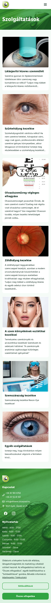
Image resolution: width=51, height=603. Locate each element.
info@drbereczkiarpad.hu (18, 501)
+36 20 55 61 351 (13, 497)
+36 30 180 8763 (13, 493)
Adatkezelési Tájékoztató (14, 577)
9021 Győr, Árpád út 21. (17, 506)
